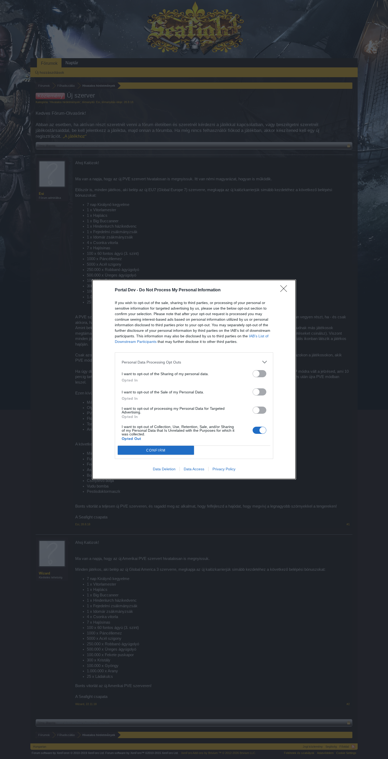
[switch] (259, 373)
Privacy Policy (223, 469)
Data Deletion (164, 469)
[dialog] (194, 379)
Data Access (194, 469)
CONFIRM (156, 450)
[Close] (285, 290)
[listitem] (194, 362)
